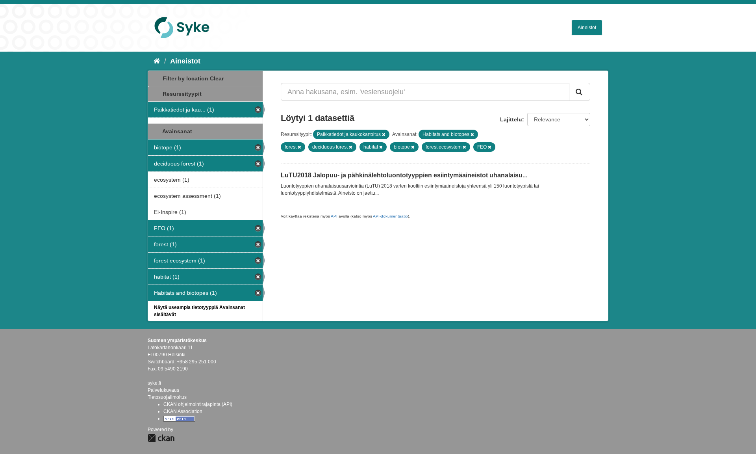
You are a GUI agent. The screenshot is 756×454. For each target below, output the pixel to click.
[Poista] (383, 134)
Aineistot (587, 27)
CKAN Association (182, 411)
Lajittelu (511, 119)
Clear (217, 78)
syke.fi (154, 383)
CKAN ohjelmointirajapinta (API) (197, 404)
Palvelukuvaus (163, 390)
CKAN (161, 438)
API (334, 216)
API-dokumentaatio (390, 216)
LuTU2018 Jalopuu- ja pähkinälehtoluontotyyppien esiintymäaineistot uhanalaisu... (404, 175)
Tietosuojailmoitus (167, 397)
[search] (579, 92)
